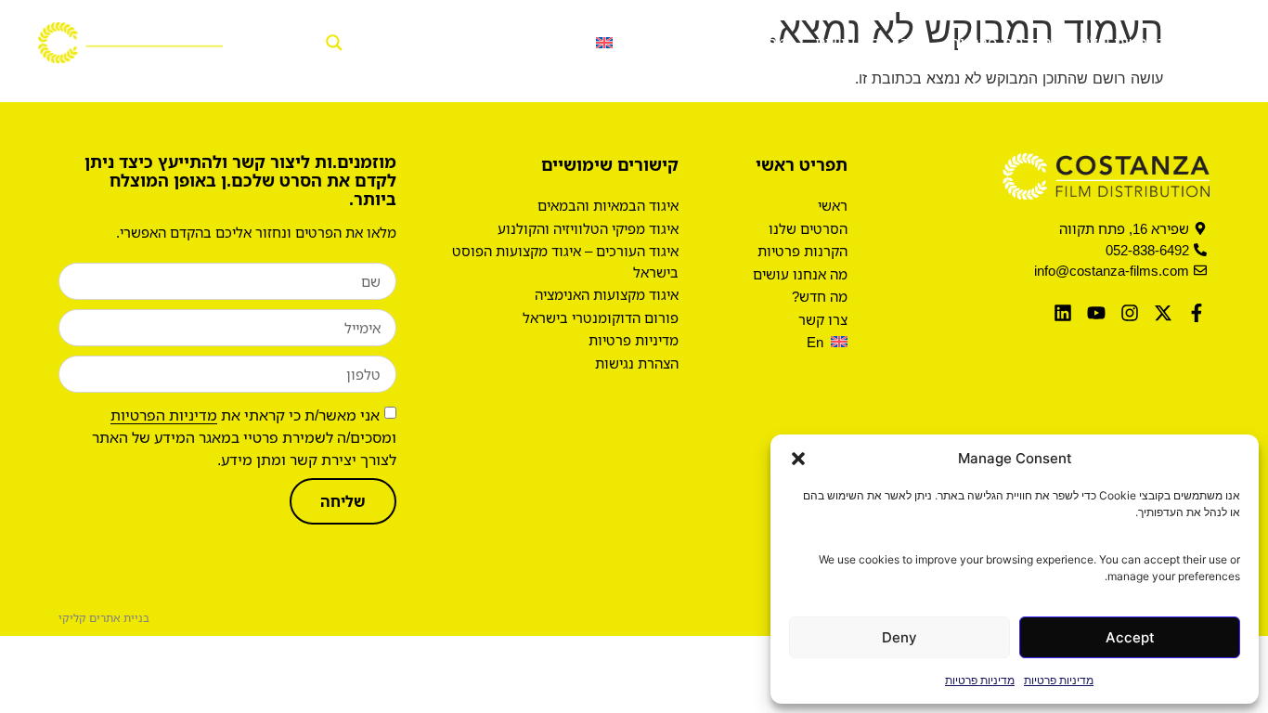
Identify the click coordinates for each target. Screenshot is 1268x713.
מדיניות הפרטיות (163, 415)
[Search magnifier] (328, 42)
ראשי (1213, 42)
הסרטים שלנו (1124, 42)
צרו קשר (668, 42)
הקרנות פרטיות (1000, 42)
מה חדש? (755, 42)
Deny (899, 637)
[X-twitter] (1163, 313)
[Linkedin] (1063, 313)
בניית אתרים (119, 618)
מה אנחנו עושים (868, 42)
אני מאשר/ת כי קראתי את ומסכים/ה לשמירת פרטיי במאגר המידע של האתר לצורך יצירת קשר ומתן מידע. (244, 437)
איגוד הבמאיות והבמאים (608, 205)
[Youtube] (1096, 313)
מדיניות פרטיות (1058, 680)
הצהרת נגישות (637, 363)
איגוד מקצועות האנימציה (607, 294)
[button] (798, 458)
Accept (1130, 637)
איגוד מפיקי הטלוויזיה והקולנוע (588, 228)
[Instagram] (1130, 313)
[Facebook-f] (1197, 313)
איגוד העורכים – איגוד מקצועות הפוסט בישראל (565, 261)
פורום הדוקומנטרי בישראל (601, 317)
